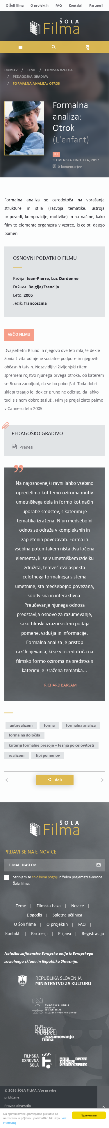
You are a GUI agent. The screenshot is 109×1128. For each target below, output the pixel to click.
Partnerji (96, 6)
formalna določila (24, 735)
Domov (11, 70)
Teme (31, 70)
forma (49, 725)
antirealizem (21, 725)
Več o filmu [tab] (19, 335)
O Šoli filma (15, 6)
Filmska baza (49, 906)
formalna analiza (81, 725)
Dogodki (34, 915)
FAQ (59, 6)
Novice (77, 906)
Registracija (93, 934)
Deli (58, 780)
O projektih (40, 6)
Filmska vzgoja (59, 70)
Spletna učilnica (67, 915)
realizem (16, 756)
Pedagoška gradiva (30, 77)
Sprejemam (89, 1115)
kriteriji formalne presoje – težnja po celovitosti (51, 745)
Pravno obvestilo (17, 1106)
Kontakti (75, 6)
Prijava (64, 934)
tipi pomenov (48, 756)
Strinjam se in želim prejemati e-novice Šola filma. (57, 880)
